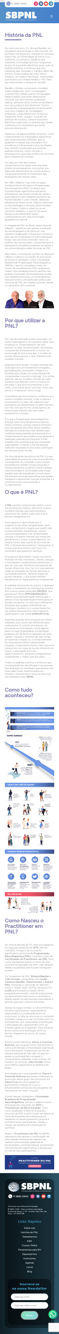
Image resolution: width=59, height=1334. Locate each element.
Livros (29, 1267)
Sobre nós (29, 1228)
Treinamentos (29, 1236)
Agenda (29, 1262)
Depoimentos (29, 1254)
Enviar (29, 1315)
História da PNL (29, 1232)
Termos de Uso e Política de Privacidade (23, 1206)
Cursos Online (29, 1245)
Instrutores (29, 1258)
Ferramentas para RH (29, 1249)
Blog (29, 1271)
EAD (29, 1241)
